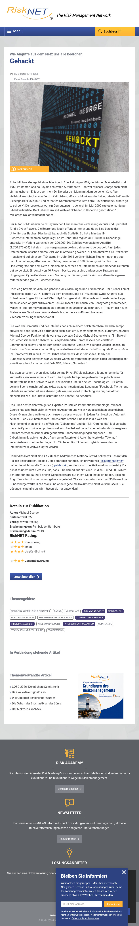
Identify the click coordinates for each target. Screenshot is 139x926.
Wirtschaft (72, 611)
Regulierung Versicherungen (55, 617)
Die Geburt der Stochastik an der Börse (35, 703)
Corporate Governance (90, 617)
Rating (58, 611)
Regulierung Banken (22, 617)
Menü (17, 31)
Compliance (105, 624)
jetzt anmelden (68, 838)
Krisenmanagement (49, 624)
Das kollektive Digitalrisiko (28, 692)
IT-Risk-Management (22, 624)
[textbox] (115, 31)
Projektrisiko (56, 630)
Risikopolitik (115, 611)
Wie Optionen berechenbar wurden (33, 698)
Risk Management (94, 611)
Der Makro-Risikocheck (25, 709)
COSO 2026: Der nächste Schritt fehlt (34, 686)
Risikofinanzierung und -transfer (30, 611)
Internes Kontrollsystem (79, 624)
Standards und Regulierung (27, 630)
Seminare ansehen (68, 788)
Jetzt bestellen (24, 577)
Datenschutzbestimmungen (85, 918)
